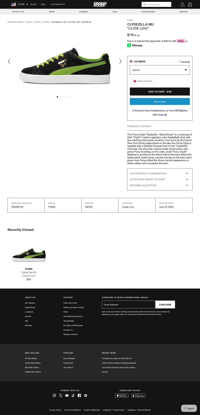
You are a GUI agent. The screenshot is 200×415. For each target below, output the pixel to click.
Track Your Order (70, 302)
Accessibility (68, 320)
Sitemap (28, 325)
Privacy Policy (55, 409)
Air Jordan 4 (68, 367)
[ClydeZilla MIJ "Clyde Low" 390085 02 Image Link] (29, 252)
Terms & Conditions (72, 409)
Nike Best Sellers (32, 367)
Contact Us (68, 329)
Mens (29, 22)
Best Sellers (32, 353)
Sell (43, 4)
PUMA (28, 269)
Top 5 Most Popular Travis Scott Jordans (118, 367)
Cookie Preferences (92, 409)
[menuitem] (33, 4)
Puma (46, 22)
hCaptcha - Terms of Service (139, 409)
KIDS (114, 11)
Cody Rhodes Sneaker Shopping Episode (119, 362)
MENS (52, 11)
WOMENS (83, 11)
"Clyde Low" (29, 275)
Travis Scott (68, 362)
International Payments (73, 316)
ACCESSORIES (148, 11)
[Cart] (190, 4)
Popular (68, 353)
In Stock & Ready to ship (147, 179)
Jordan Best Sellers (33, 362)
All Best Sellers (31, 358)
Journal (28, 316)
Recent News (109, 353)
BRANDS (184, 11)
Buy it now (160, 101)
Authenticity (58, 4)
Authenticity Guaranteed (148, 173)
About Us (30, 297)
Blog (33, 4)
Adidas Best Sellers (33, 371)
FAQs (65, 311)
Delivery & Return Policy (73, 307)
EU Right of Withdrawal (73, 325)
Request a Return (70, 334)
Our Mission (30, 302)
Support (68, 297)
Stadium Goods (16, 22)
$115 (29, 279)
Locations (29, 311)
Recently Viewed (21, 229)
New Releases (69, 358)
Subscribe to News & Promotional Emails (125, 297)
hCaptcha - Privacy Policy (113, 409)
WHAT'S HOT (18, 11)
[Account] (182, 4)
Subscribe (165, 304)
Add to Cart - (160, 91)
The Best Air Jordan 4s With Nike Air (117, 358)
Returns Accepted (143, 185)
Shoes (37, 22)
